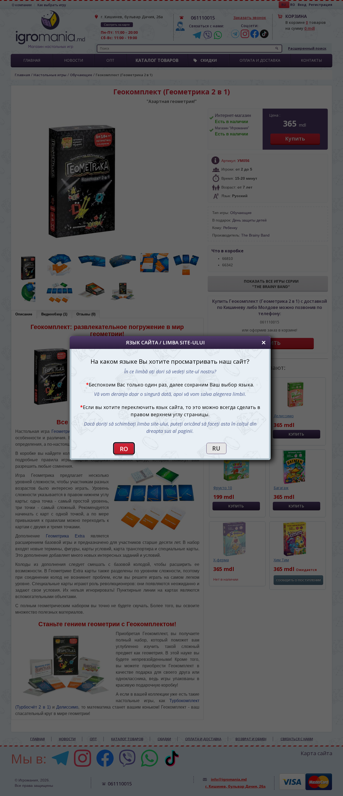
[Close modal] (264, 342)
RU (216, 448)
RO (124, 449)
